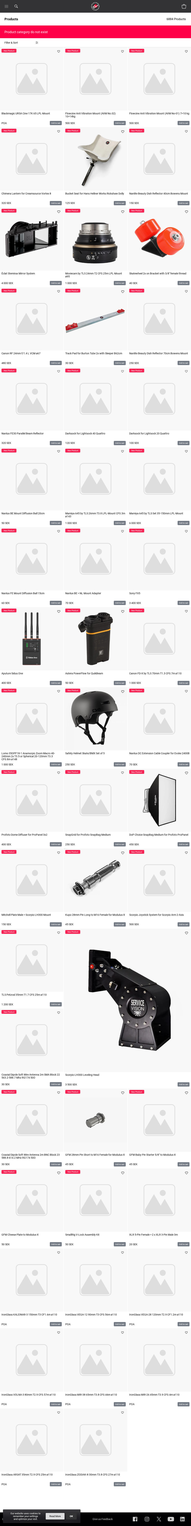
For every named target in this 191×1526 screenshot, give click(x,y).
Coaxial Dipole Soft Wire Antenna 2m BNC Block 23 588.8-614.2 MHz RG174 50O (30, 1156)
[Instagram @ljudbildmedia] (147, 1522)
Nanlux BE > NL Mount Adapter (83, 593)
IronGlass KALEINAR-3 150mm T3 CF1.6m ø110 (29, 1314)
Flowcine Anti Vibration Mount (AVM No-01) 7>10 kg (159, 113)
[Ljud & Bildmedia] (95, 6)
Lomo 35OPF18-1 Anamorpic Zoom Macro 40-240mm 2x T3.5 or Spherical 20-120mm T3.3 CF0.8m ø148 (28, 756)
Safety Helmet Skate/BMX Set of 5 (85, 753)
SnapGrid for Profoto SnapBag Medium (88, 834)
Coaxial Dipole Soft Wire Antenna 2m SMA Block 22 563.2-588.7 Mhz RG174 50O (30, 1076)
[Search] (21, 6)
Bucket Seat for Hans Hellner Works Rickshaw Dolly (94, 193)
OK (71, 1516)
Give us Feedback (103, 1519)
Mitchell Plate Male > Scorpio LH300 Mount (26, 914)
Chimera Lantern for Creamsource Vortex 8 (26, 193)
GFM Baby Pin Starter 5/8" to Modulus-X (152, 1154)
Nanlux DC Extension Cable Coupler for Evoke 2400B (159, 753)
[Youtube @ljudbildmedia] (171, 1522)
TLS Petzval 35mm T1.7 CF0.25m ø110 (24, 994)
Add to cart (55, 123)
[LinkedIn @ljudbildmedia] (183, 1522)
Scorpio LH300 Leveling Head (82, 1074)
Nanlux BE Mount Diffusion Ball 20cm (23, 513)
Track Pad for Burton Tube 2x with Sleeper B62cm (93, 353)
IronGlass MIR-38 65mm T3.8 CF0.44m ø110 (91, 1394)
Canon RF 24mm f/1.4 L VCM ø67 (20, 353)
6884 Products (177, 19)
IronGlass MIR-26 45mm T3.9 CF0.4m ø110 (154, 1394)
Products (11, 19)
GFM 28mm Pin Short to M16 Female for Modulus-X (95, 1154)
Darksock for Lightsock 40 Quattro (85, 433)
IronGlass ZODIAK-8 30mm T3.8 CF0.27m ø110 (92, 1474)
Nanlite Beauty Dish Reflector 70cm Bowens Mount (158, 353)
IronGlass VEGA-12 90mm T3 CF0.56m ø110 (91, 1314)
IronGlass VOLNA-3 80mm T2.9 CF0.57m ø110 (28, 1394)
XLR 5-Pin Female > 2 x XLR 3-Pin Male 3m (153, 1234)
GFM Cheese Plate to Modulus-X (20, 1234)
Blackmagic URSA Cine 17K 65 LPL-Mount (25, 113)
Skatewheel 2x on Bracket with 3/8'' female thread (157, 273)
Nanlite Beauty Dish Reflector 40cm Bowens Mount (158, 193)
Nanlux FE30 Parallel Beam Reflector (22, 433)
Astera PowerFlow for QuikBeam (84, 673)
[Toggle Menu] (6, 6)
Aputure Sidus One (12, 673)
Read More (55, 1516)
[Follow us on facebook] (135, 1522)
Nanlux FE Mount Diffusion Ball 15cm (22, 593)
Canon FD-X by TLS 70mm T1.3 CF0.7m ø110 (155, 673)
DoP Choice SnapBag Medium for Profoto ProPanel (158, 834)
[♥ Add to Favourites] (59, 52)
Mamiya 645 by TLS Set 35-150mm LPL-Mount (156, 513)
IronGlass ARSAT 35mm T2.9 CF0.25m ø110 (27, 1474)
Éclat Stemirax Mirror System (18, 273)
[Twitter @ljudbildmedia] (159, 1522)
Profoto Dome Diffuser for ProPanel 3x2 (24, 834)
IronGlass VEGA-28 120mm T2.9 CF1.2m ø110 (156, 1314)
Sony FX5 (134, 593)
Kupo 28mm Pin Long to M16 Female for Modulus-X (95, 914)
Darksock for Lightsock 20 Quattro (149, 433)
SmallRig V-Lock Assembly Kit (82, 1234)
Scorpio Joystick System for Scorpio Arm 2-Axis (156, 914)
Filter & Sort (11, 42)
